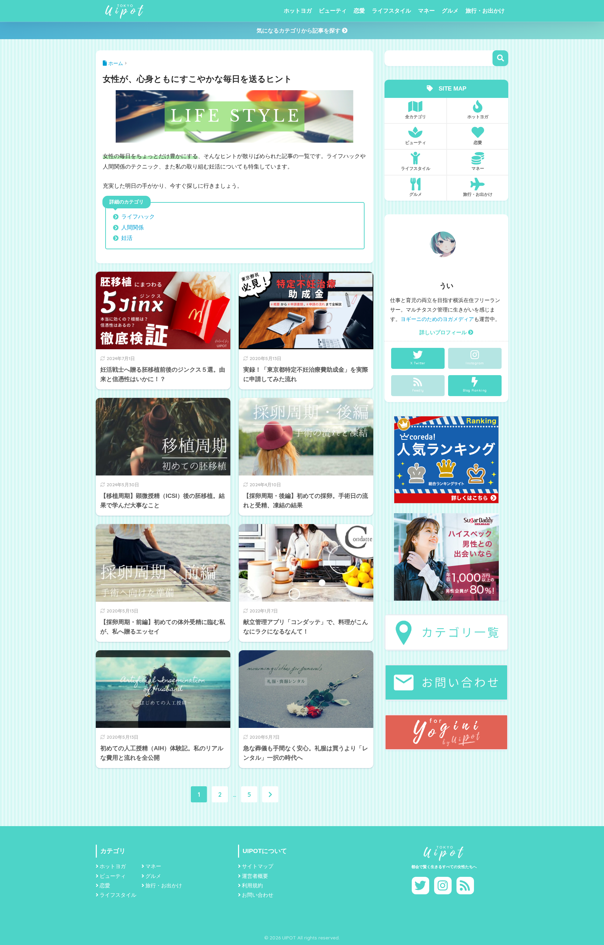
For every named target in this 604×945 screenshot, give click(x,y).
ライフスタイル (391, 11)
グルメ (450, 11)
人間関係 (132, 227)
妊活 (126, 238)
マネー (426, 11)
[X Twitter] (420, 885)
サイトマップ (257, 866)
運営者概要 (255, 876)
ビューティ (333, 11)
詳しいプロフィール (443, 332)
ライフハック (138, 217)
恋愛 (359, 11)
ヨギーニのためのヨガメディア (437, 319)
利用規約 (252, 885)
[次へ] (270, 794)
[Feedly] (465, 885)
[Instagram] (443, 885)
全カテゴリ (415, 116)
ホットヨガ (298, 11)
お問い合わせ (257, 895)
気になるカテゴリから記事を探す (299, 31)
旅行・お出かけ (485, 11)
